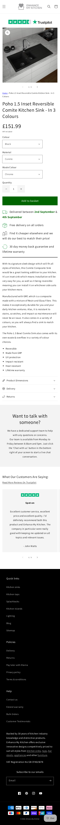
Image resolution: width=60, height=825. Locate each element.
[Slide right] (37, 87)
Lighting (10, 615)
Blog (8, 623)
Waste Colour (9, 167)
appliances (20, 755)
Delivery (10, 650)
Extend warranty (14, 706)
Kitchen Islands (14, 608)
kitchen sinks (34, 750)
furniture (42, 755)
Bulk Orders (12, 714)
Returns (10, 657)
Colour (5, 137)
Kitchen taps (12, 594)
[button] (4, 6)
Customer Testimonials (18, 721)
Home (5, 93)
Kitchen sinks (13, 587)
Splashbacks (12, 601)
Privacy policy (13, 672)
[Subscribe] (50, 780)
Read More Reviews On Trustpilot (19, 482)
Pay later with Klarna (17, 665)
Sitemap (10, 630)
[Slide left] (22, 87)
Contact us (12, 699)
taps (44, 750)
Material (6, 152)
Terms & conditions (16, 679)
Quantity (7, 182)
